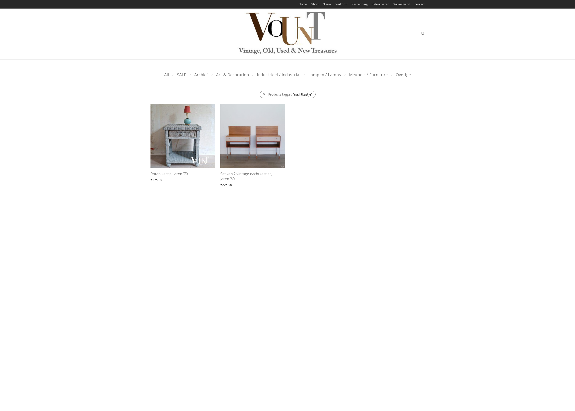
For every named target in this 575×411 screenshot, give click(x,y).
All (166, 74)
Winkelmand (402, 4)
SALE (181, 74)
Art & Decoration (232, 74)
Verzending (359, 4)
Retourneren (380, 4)
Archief (201, 74)
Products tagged (290, 94)
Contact (419, 4)
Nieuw (327, 4)
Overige (403, 74)
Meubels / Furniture (368, 74)
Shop (314, 4)
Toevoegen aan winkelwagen (169, 184)
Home (303, 4)
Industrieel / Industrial (278, 74)
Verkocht (341, 4)
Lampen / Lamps (324, 74)
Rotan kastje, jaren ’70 (169, 173)
